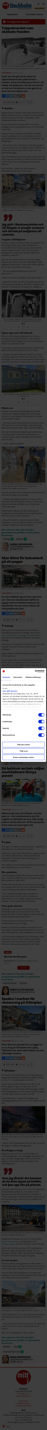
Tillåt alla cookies (23, 745)
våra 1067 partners (10, 691)
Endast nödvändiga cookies (23, 757)
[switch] (41, 721)
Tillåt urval (24, 751)
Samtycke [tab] (6, 677)
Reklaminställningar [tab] (33, 677)
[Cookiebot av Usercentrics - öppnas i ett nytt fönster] (34, 671)
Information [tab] (17, 677)
